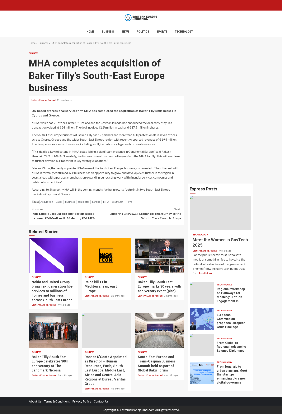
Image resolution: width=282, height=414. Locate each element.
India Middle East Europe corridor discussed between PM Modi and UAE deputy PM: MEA (63, 213)
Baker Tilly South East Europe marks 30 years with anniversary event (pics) (159, 255)
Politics (143, 31)
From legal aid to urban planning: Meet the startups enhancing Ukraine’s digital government (202, 373)
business (70, 201)
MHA (106, 201)
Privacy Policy (81, 401)
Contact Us (101, 401)
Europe (96, 201)
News (125, 31)
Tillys (129, 201)
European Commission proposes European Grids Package (202, 319)
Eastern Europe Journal (43, 99)
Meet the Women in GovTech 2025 (220, 213)
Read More (205, 273)
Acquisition (46, 201)
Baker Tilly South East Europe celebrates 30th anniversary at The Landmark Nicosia (53, 330)
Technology (184, 31)
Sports (162, 31)
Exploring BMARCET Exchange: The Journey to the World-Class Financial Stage (145, 213)
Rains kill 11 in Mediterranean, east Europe (106, 255)
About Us (35, 401)
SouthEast (117, 201)
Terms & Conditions (57, 401)
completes (83, 201)
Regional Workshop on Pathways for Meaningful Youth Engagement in (202, 293)
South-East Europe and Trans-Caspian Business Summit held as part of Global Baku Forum (159, 330)
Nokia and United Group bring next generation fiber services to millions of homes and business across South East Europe (53, 255)
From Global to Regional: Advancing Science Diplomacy (202, 345)
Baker (59, 201)
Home (90, 31)
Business (108, 31)
